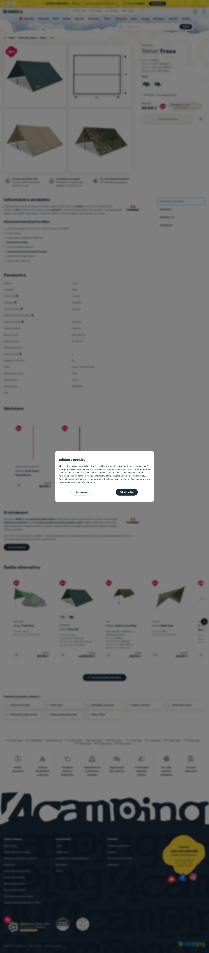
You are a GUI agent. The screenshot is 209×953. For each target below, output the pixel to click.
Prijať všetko (127, 492)
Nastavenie (81, 492)
